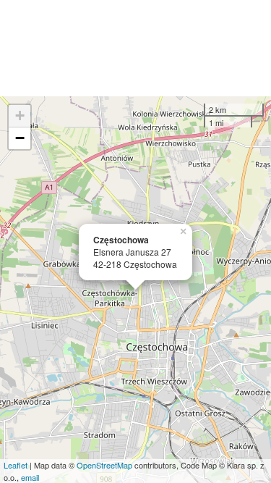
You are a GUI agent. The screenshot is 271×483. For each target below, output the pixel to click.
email (30, 477)
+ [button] (20, 115)
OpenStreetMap (104, 465)
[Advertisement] (135, 48)
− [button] (20, 138)
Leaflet (15, 465)
